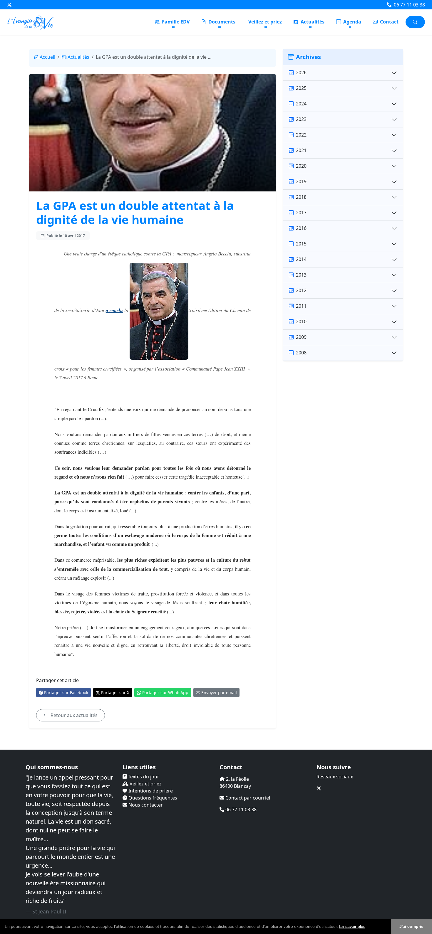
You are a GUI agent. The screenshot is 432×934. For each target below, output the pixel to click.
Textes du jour (143, 776)
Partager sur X (115, 692)
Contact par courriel (247, 798)
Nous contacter (145, 805)
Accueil (47, 57)
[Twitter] (9, 4)
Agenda (351, 21)
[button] (367, 927)
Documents (221, 21)
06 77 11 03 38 (409, 4)
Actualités (311, 21)
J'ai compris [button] (411, 926)
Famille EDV (175, 21)
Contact (388, 21)
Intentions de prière (150, 790)
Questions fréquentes (152, 798)
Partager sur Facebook (66, 692)
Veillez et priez (265, 21)
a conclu (114, 310)
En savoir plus (352, 926)
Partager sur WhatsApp (165, 692)
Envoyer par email (219, 692)
